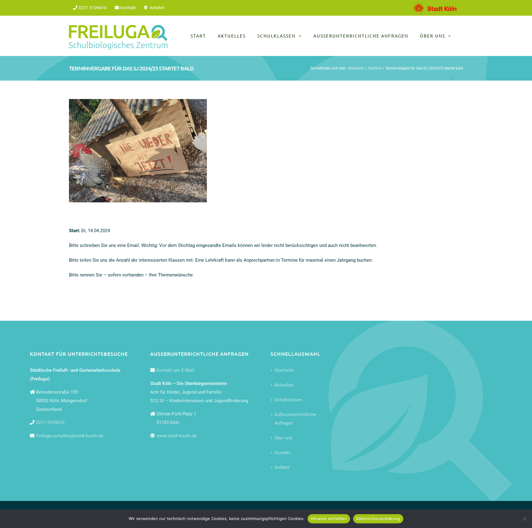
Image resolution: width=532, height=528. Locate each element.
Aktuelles (284, 385)
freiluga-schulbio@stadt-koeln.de (69, 436)
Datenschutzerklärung (378, 518)
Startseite (284, 370)
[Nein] (524, 519)
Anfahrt (281, 467)
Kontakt (282, 452)
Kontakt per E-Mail (175, 370)
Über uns (283, 438)
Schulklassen (288, 400)
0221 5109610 (50, 422)
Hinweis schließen (329, 518)
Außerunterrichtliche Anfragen (295, 419)
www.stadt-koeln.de (176, 436)
